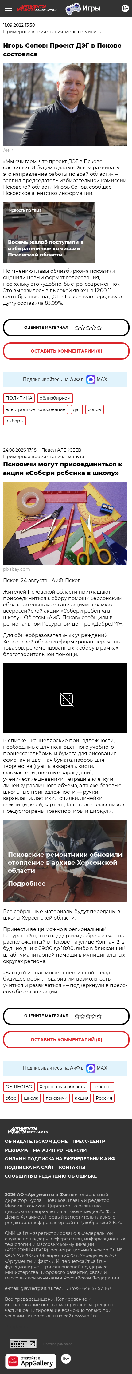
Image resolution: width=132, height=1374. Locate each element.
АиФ (8, 150)
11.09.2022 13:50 (19, 25)
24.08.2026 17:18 (20, 450)
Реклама (16, 1150)
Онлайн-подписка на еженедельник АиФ (60, 1159)
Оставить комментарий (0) (66, 351)
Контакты (72, 1167)
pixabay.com (16, 569)
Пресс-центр (88, 1141)
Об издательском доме (36, 1141)
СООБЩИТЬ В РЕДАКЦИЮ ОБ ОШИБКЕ (51, 1176)
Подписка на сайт (29, 1167)
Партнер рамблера (57, 1344)
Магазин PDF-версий (60, 1150)
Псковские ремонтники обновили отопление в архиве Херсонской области (65, 862)
